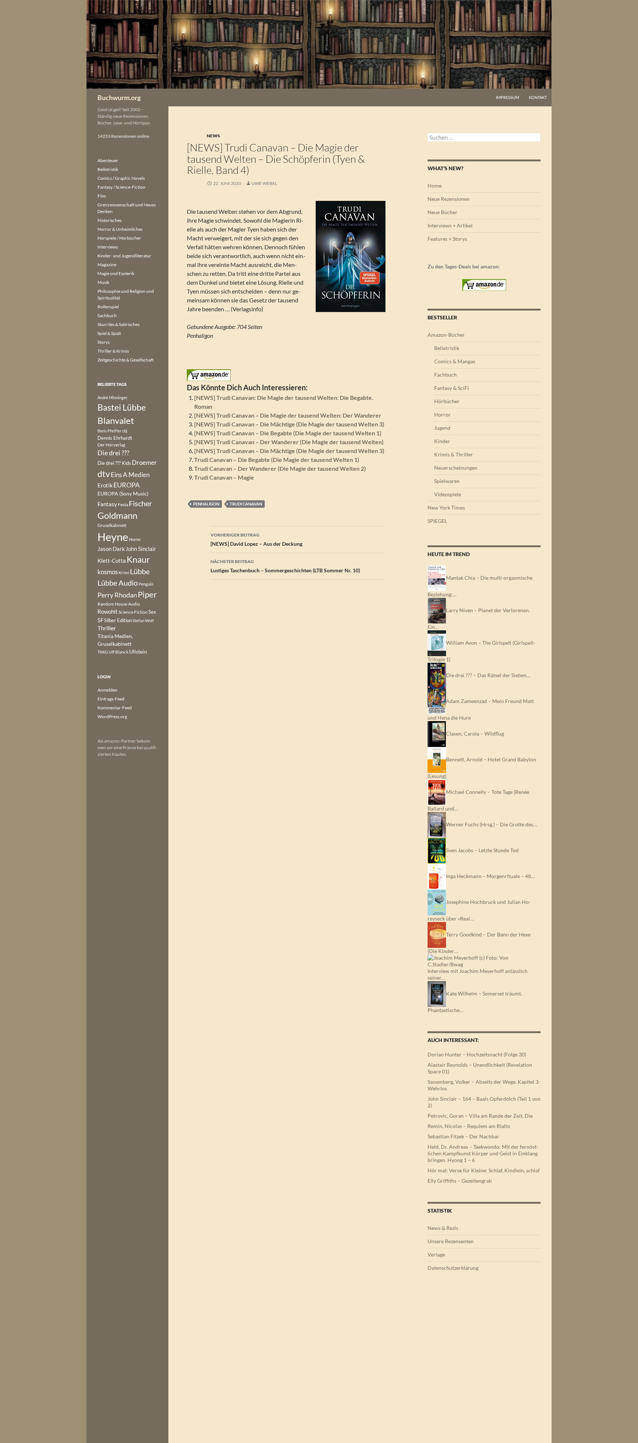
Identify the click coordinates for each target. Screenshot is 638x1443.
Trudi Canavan (246, 503)
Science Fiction (133, 612)
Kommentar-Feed (114, 707)
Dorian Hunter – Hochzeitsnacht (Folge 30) (477, 1054)
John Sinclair (141, 549)
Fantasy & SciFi (451, 388)
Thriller (106, 628)
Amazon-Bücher (446, 335)
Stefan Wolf (143, 620)
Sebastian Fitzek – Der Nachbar (463, 1136)
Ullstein (138, 651)
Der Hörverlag (111, 445)
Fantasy (107, 504)
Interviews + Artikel (450, 225)
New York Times (446, 507)
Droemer (144, 462)
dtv (103, 474)
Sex (152, 612)
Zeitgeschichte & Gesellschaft (125, 360)
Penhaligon (206, 503)
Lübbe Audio (117, 582)
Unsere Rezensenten (451, 1241)
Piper (147, 594)
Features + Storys (447, 239)
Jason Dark (111, 549)
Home (435, 185)
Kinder (442, 441)
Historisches (109, 220)
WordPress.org (112, 716)
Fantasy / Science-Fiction (121, 187)
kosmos (107, 572)
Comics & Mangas (454, 361)
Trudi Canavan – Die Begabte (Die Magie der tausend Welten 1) (276, 459)
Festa (123, 504)
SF (100, 620)
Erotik (105, 485)
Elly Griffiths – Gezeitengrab (460, 1181)
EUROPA (126, 485)
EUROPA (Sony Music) (122, 494)
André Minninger (112, 397)
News (213, 135)
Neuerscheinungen (455, 468)
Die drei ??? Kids (114, 463)
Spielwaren (447, 481)
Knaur (138, 559)
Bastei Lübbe (121, 407)
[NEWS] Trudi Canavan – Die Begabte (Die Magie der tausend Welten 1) (287, 432)
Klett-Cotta (111, 560)
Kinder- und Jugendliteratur (124, 255)
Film (101, 196)
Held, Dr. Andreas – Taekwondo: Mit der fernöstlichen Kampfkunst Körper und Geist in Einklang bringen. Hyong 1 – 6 (483, 1153)
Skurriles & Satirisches (118, 324)
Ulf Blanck (118, 652)
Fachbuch (445, 374)
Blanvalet (115, 420)
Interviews (107, 247)
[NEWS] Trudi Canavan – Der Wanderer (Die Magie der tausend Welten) (289, 441)
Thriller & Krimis (113, 351)
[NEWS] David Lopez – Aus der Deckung (256, 539)
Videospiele (447, 494)
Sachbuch (107, 315)
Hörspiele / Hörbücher (119, 238)
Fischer (140, 503)
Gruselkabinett (111, 525)
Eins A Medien (130, 475)
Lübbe (140, 571)
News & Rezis (443, 1228)
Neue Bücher (442, 212)
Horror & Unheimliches (120, 229)
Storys (103, 342)
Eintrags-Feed (110, 699)
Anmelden (107, 690)
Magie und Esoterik (115, 273)
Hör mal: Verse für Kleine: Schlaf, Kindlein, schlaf (484, 1170)
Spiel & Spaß (109, 333)
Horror (442, 414)
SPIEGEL (437, 521)
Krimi (124, 572)
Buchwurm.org (119, 97)
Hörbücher (447, 401)
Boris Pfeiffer (109, 430)
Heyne (112, 536)
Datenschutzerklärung (453, 1268)
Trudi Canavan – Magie (224, 477)
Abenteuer (107, 160)
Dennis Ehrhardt (114, 438)
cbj (124, 430)
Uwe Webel (264, 183)
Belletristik (446, 348)
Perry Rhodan (117, 595)
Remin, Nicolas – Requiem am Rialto (469, 1126)
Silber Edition (118, 620)
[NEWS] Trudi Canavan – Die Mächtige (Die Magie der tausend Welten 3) (289, 424)
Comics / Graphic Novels (121, 178)
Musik (103, 282)
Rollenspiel (108, 306)
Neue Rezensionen (449, 199)
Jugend (442, 428)
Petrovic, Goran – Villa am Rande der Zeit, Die (480, 1116)
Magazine (106, 264)
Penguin (145, 584)
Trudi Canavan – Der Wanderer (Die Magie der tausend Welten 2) (280, 468)
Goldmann (117, 515)
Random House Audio (118, 604)
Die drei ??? (113, 453)
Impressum (507, 97)
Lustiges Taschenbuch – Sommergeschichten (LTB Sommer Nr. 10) (285, 566)
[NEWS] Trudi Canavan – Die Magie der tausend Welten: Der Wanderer (287, 415)
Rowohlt (107, 611)
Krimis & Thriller (453, 454)
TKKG (102, 651)
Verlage (436, 1254)
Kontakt (538, 97)
